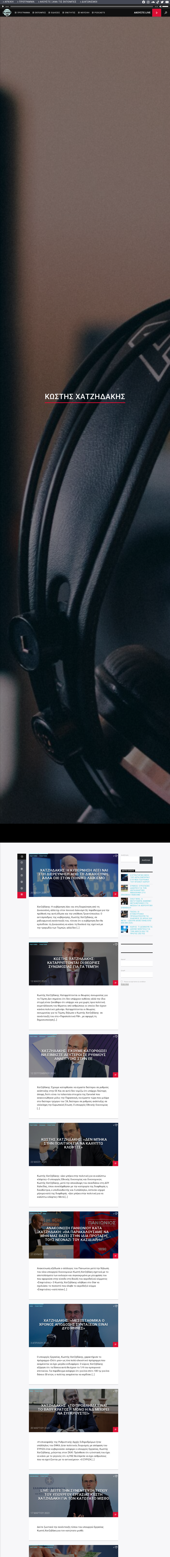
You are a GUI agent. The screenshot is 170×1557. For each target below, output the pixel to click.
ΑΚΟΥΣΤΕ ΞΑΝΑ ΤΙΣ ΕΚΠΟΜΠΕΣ (58, 1)
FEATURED (33, 856)
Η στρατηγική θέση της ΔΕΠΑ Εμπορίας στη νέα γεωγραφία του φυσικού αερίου (140, 878)
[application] (85, 6)
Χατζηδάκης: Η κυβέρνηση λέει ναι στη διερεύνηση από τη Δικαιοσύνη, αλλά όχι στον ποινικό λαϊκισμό (73, 874)
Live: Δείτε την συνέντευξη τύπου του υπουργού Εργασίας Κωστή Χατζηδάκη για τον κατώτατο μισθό (73, 1495)
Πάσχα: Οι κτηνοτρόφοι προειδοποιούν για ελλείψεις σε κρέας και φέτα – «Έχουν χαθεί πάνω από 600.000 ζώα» (136, 917)
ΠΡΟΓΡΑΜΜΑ (26, 1)
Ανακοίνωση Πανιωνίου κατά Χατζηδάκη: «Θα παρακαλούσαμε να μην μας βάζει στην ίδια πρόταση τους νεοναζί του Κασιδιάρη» (73, 1234)
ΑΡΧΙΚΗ (9, 1)
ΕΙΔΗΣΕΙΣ (55, 13)
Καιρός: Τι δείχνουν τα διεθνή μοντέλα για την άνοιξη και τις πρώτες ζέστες (141, 930)
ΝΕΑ (44, 1214)
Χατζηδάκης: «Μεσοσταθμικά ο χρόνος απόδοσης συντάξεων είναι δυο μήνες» (73, 1325)
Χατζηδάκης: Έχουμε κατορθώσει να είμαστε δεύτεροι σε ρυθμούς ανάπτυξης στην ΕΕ (74, 1055)
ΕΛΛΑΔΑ (42, 1037)
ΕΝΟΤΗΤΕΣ (70, 13)
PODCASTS (99, 13)
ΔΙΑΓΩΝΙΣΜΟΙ (89, 1)
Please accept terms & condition (135, 982)
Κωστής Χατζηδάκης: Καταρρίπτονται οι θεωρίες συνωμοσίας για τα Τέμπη (73, 963)
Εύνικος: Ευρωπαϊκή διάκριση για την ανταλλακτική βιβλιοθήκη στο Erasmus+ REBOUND (135, 890)
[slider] (165, 6)
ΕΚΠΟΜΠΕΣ (40, 13)
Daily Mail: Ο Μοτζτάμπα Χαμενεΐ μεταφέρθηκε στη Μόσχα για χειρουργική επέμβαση (137, 903)
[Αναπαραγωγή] (3, 6)
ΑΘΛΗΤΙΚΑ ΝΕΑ (35, 1214)
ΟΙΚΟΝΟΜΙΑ (51, 1037)
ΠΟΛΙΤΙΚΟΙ (43, 856)
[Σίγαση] (160, 6)
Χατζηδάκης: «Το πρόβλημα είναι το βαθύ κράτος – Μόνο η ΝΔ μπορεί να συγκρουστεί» (73, 1410)
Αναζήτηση (124, 855)
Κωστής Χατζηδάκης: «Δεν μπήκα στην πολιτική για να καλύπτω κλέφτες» (74, 1143)
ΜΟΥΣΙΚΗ (85, 13)
